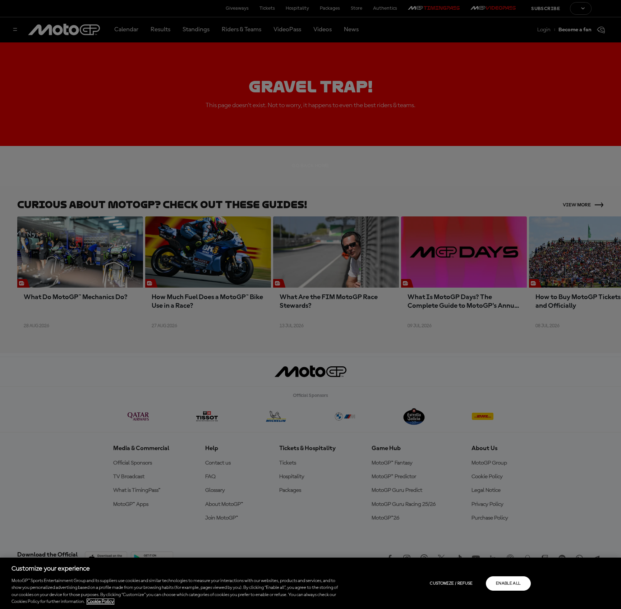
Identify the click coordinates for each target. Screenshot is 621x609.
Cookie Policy (100, 601)
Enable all (508, 583)
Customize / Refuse (451, 583)
